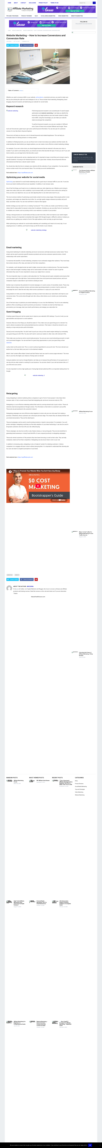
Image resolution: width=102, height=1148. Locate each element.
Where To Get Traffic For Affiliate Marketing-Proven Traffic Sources (86, 533)
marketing (9, 575)
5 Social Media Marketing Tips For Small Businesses (42, 902)
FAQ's (76, 780)
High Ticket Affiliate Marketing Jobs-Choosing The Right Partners (19, 903)
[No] (100, 1145)
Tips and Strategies (80, 789)
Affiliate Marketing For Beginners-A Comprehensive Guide (20, 1023)
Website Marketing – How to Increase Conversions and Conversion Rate (42, 1023)
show (21, 90)
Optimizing (9, 181)
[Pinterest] (36, 45)
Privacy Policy (43, 2)
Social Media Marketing (48, 16)
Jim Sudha (8, 41)
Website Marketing (77, 16)
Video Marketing (63, 16)
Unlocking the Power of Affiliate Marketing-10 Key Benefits (86, 654)
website (17, 575)
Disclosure (32, 2)
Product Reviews (26, 16)
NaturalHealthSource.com (38, 596)
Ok (90, 1145)
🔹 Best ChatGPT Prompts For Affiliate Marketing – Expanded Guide (65, 1023)
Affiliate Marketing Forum (86, 411)
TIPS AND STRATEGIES (12, 16)
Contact (23, 2)
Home (9, 2)
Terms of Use (54, 2)
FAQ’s (36, 16)
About (16, 2)
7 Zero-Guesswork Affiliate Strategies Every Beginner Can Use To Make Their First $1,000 (65, 782)
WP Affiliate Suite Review (43, 780)
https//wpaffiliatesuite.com (25, 172)
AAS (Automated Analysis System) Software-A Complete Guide (65, 903)
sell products (39, 97)
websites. (9, 342)
